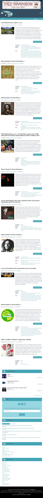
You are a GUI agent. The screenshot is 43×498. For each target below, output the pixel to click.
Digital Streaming (32, 46)
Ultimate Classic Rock (6, 455)
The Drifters (32, 196)
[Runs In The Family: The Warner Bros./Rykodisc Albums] (4, 389)
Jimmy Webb (23, 53)
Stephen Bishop (24, 57)
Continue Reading (37, 41)
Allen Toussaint (24, 330)
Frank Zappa (28, 296)
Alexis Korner (23, 228)
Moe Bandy (23, 54)
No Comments (19, 137)
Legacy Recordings (5, 475)
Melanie (31, 92)
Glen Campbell (36, 195)
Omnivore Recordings (6, 479)
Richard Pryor (32, 55)
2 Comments (20, 171)
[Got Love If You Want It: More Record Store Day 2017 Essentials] (7, 274)
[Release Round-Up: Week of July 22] (7, 108)
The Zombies (35, 229)
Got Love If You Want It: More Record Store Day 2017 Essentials (18, 268)
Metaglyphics (32, 489)
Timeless (8, 374)
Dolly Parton (33, 295)
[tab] (6, 424)
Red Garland (26, 55)
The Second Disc (12, 25)
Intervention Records (6, 471)
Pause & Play (4, 453)
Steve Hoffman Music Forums (7, 454)
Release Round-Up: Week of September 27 (12, 61)
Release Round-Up (24, 86)
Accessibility (28, 494)
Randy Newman (34, 298)
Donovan (29, 228)
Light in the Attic (5, 476)
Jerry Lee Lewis (37, 331)
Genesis (32, 228)
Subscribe (22, 414)
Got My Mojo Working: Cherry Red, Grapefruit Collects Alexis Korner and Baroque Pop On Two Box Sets (20, 201)
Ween (28, 57)
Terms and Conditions (16, 494)
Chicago (28, 91)
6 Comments (18, 270)
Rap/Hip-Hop (38, 48)
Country (31, 47)
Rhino (3, 482)
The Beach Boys (24, 335)
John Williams (28, 298)
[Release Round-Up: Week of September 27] (7, 71)
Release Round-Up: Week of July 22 (10, 97)
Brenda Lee (23, 51)
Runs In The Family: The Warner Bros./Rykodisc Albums (17, 387)
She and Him (27, 128)
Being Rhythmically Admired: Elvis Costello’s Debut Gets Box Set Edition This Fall (18, 428)
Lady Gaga (27, 92)
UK (39, 377)
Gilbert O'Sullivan (37, 52)
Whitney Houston (33, 57)
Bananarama (23, 127)
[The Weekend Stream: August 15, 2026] (7, 30)
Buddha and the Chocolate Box (12, 381)
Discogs (3, 449)
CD (31, 87)
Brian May (28, 51)
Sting (29, 299)
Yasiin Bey (39, 57)
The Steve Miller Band (35, 163)
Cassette (24, 122)
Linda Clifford (32, 264)
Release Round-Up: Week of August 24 (11, 234)
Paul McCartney (32, 334)
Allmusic (3, 446)
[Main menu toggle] (41, 13)
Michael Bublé (36, 92)
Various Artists (24, 165)
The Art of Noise (33, 299)
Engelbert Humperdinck (29, 52)
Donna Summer (29, 263)
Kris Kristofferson (31, 332)
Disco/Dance (36, 47)
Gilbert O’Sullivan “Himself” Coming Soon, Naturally (16, 339)
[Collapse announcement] (41, 0)
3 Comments (18, 100)
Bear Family (4, 463)
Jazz (40, 47)
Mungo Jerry (28, 54)
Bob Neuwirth (24, 91)
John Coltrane (29, 53)
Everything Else (35, 293)
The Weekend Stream (25, 45)
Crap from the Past (5, 448)
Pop (24, 48)
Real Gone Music (5, 480)
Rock (22, 49)
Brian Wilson (34, 127)
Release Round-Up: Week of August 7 (9, 434)
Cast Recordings (24, 260)
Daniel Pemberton (33, 51)
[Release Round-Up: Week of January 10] (7, 180)
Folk (31, 88)
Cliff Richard (32, 161)
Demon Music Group (6, 469)
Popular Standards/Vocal (30, 48)
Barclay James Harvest (25, 161)
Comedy (28, 47)
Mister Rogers (26, 196)
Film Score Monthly (5, 450)
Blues (22, 226)
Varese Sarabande (5, 484)
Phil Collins (38, 334)
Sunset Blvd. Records (6, 483)
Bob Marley (29, 127)
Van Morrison (31, 93)
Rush (26, 299)
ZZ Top (22, 129)
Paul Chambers (34, 54)
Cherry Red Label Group (6, 465)
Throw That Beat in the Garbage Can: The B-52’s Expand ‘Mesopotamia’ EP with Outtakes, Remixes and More (21, 438)
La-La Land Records (5, 474)
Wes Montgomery (33, 300)
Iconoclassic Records (5, 470)
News (22, 157)
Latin (22, 48)
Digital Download (24, 46)
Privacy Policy (23, 494)
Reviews (25, 157)
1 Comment (19, 25)
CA (41, 377)
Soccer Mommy (38, 55)
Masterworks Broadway (6, 478)
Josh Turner (34, 53)
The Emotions (28, 163)
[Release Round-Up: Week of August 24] (7, 245)
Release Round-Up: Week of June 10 (11, 304)
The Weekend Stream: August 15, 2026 (11, 22)
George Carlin (34, 296)
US (37, 377)
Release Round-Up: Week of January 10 (12, 169)
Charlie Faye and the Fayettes (34, 330)
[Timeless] (4, 376)
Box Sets (28, 87)
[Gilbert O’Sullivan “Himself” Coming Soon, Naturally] (7, 350)
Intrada (3, 472)
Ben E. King (23, 195)
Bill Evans (23, 295)
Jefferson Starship (32, 162)
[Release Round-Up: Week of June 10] (7, 315)
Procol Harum (24, 229)
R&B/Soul (24, 160)
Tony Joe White (38, 128)
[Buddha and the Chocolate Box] (4, 382)
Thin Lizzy (26, 93)
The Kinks (39, 299)
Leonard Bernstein (25, 264)
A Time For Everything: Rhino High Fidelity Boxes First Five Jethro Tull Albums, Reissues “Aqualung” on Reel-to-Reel (21, 431)
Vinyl (22, 123)
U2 (26, 300)
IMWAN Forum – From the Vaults (8, 452)
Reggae (33, 125)
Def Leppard (27, 295)
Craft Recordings (5, 467)
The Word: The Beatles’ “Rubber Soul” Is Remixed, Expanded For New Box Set (17, 425)
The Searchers (30, 229)
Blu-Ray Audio (23, 87)
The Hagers (33, 128)
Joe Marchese (12, 137)
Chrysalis (3, 466)
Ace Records (4, 462)
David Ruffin (38, 161)
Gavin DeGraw (33, 91)
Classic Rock (23, 47)
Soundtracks (26, 49)
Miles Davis (39, 53)
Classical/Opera (31, 260)
